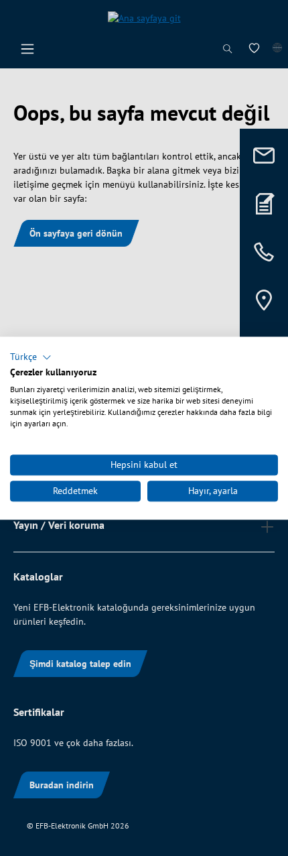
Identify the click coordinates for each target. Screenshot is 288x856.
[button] (31, 357)
